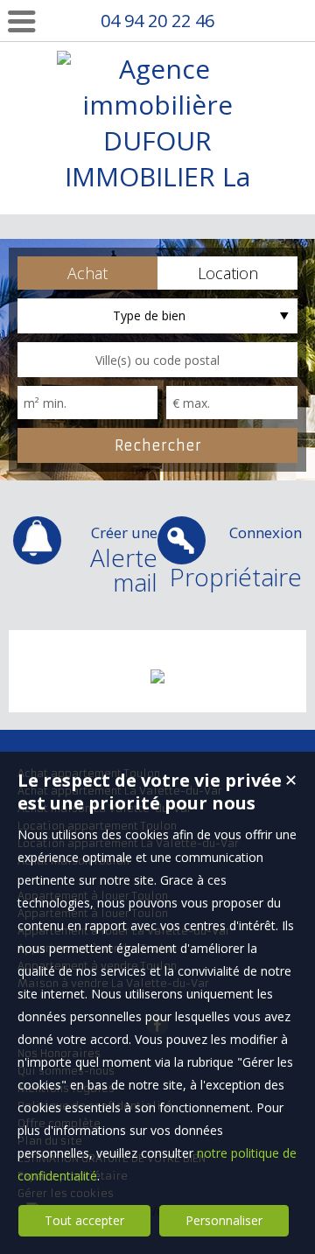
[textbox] (158, 359)
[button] (88, 273)
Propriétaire (236, 557)
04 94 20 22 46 (157, 20)
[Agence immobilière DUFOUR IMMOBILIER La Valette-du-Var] (157, 212)
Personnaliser (224, 1220)
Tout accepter (84, 1220)
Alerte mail (124, 560)
